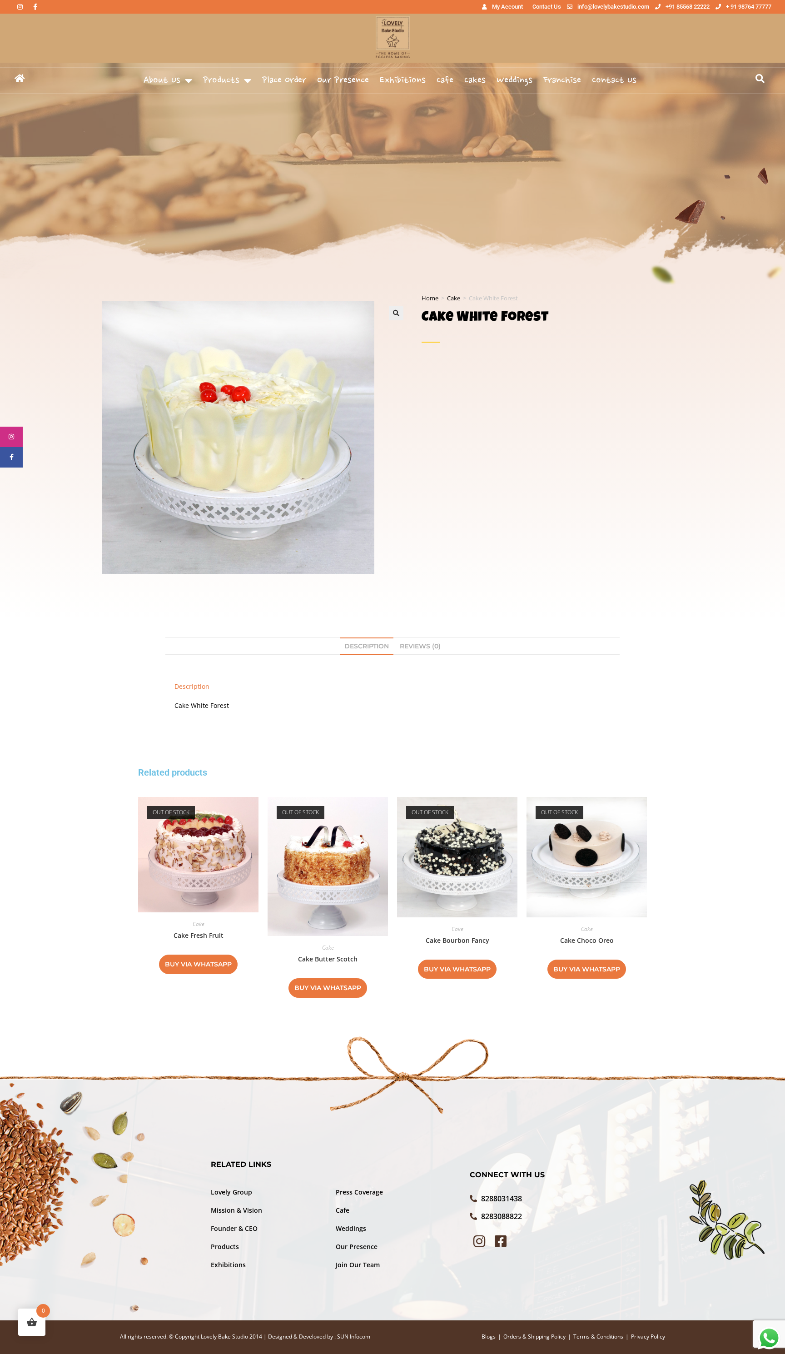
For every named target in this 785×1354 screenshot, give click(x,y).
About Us (162, 80)
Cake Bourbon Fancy (457, 940)
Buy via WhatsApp (198, 964)
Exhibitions (403, 80)
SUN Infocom (353, 1336)
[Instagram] (20, 6)
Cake (453, 298)
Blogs (489, 1336)
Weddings (514, 80)
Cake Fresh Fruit (199, 935)
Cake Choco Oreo (587, 940)
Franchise (562, 80)
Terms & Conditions (598, 1336)
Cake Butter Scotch (328, 959)
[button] (396, 313)
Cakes (475, 80)
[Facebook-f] (35, 6)
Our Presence (343, 80)
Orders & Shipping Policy (534, 1336)
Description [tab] (366, 646)
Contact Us (614, 80)
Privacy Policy (648, 1336)
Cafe (445, 80)
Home (430, 298)
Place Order (284, 80)
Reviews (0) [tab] (420, 646)
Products (221, 80)
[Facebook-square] (500, 1241)
